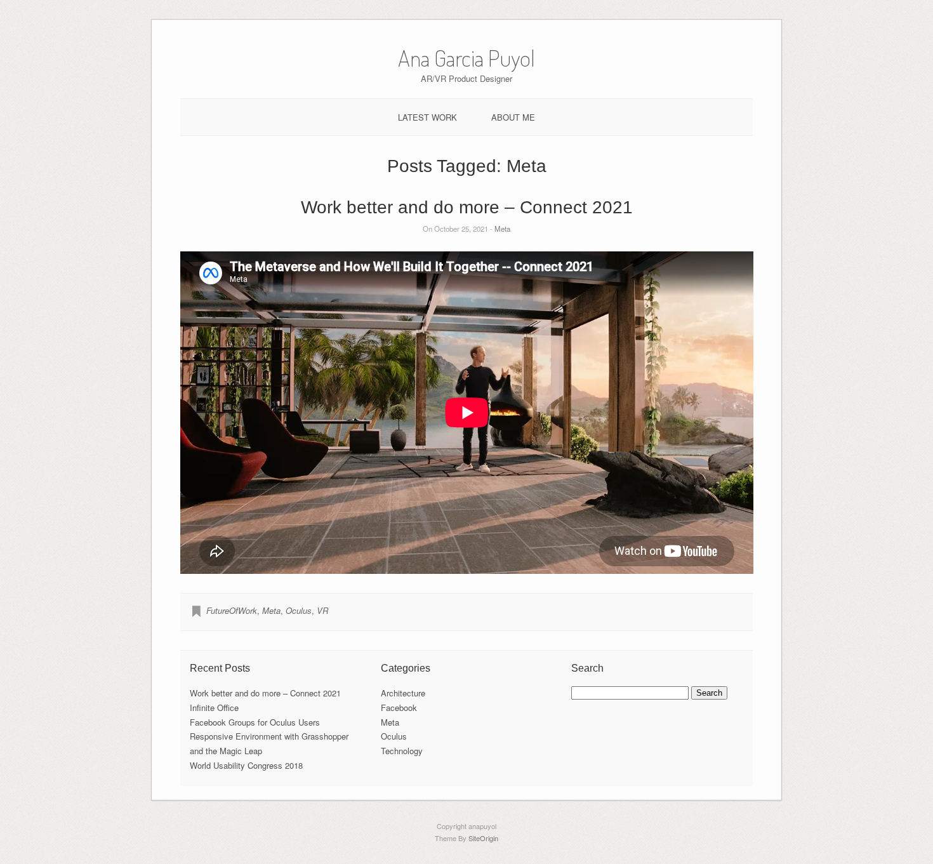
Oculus (299, 610)
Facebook (399, 707)
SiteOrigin (483, 838)
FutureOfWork (231, 610)
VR (322, 610)
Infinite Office (214, 707)
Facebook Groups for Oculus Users (255, 722)
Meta (502, 228)
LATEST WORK (427, 117)
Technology (402, 751)
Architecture (403, 693)
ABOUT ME (513, 117)
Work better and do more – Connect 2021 (467, 207)
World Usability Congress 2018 (246, 765)
